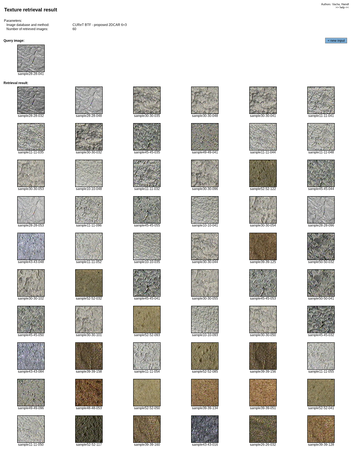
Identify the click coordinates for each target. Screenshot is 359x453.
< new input (336, 40)
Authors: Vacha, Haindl (335, 4)
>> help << (342, 7)
